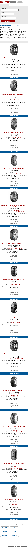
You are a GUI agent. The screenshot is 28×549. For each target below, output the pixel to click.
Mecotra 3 (15, 283)
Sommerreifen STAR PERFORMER (16, 248)
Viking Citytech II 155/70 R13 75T (14, 463)
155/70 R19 (4, 527)
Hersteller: (3, 16)
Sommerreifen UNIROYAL (16, 395)
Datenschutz (24, 546)
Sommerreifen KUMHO (16, 101)
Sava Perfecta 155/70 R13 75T (14, 499)
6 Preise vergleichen (14, 115)
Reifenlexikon (11, 546)
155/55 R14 (4, 539)
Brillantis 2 (15, 430)
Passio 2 (15, 172)
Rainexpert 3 (15, 393)
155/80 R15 (14, 535)
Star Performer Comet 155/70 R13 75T (14, 243)
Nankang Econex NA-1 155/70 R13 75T (14, 58)
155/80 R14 (4, 531)
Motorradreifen (14, 5)
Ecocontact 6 (15, 210)
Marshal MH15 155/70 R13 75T (14, 132)
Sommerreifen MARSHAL (16, 137)
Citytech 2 (15, 466)
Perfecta (16, 503)
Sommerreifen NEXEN (16, 322)
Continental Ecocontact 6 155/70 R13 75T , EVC (14, 206)
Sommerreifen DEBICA (16, 173)
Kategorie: (3, 12)
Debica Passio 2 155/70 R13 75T (14, 169)
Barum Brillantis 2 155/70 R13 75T (14, 427)
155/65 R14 (4, 535)
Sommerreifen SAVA (17, 504)
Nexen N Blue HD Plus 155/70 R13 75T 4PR (14, 316)
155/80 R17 (14, 527)
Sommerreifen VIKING (16, 468)
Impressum (17, 546)
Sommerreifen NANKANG (16, 63)
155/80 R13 (14, 531)
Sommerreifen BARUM (16, 431)
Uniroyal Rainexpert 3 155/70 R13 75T (14, 390)
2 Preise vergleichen (14, 77)
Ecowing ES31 (15, 99)
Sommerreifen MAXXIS (16, 284)
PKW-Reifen (4, 5)
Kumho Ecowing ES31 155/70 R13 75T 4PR (14, 95)
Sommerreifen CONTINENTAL (16, 211)
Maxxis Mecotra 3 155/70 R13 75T (14, 279)
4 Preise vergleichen (14, 152)
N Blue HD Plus (15, 321)
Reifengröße (4, 8)
